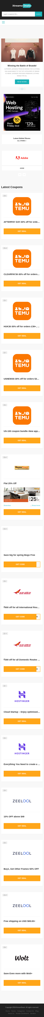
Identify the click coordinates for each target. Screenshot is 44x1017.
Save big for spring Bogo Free (19, 555)
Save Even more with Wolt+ (18, 973)
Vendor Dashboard (22, 1013)
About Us (11, 1013)
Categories (21, 1011)
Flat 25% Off (10, 483)
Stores (13, 1011)
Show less (7, 505)
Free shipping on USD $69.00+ (19, 921)
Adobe (22, 168)
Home (8, 1011)
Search (38, 14)
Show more (35, 505)
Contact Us (30, 1011)
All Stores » (21, 141)
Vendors (33, 1013)
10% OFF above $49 (14, 816)
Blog (36, 1011)
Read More (22, 82)
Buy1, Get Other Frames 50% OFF (21, 869)
